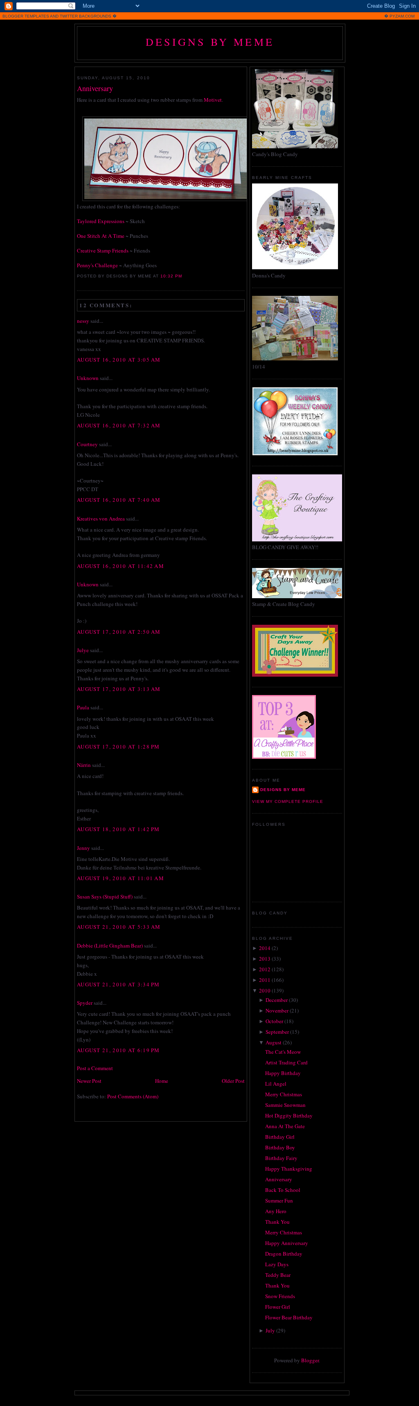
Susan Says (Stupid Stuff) (105, 896)
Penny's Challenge (97, 265)
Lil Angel (275, 1083)
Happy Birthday (283, 1073)
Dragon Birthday (283, 1253)
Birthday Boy (280, 1147)
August (274, 1042)
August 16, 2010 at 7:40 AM (119, 499)
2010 (264, 990)
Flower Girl (277, 1306)
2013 (264, 958)
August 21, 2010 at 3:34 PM (118, 984)
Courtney (87, 444)
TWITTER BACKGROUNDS (85, 16)
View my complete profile (287, 801)
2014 (264, 948)
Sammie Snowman (285, 1105)
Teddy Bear (278, 1275)
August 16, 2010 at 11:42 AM (120, 566)
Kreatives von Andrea (101, 518)
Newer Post (89, 1080)
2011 (264, 980)
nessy (83, 320)
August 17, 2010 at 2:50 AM (119, 631)
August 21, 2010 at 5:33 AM (119, 926)
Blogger (310, 1360)
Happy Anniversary (286, 1243)
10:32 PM (171, 276)
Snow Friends (280, 1296)
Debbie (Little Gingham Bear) (110, 945)
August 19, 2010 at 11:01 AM (120, 878)
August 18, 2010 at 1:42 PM (118, 829)
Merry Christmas (283, 1094)
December (277, 1000)
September (277, 1031)
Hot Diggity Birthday (289, 1115)
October (274, 1021)
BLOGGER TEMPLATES (25, 16)
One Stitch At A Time (100, 235)
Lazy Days (276, 1264)
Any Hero (275, 1211)
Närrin (84, 765)
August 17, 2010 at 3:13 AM (119, 689)
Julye (83, 650)
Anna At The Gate (285, 1126)
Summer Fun (279, 1200)
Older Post (233, 1080)
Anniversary (95, 88)
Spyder (84, 1002)
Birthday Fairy (281, 1158)
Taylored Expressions (100, 221)
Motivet (213, 99)
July (270, 1330)
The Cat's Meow (283, 1051)
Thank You (277, 1221)
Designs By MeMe (210, 42)
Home (161, 1080)
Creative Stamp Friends (102, 250)
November (277, 1010)
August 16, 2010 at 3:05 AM (119, 359)
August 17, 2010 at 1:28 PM (118, 746)
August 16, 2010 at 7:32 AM (119, 425)
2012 (264, 969)
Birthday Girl (280, 1136)
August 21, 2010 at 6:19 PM (118, 1050)
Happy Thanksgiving (288, 1168)
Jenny (83, 848)
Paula (83, 707)
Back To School (282, 1190)
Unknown (88, 378)
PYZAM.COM (402, 16)
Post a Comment (95, 1068)
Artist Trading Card (286, 1062)
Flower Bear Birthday (289, 1317)
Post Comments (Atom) (132, 1096)
